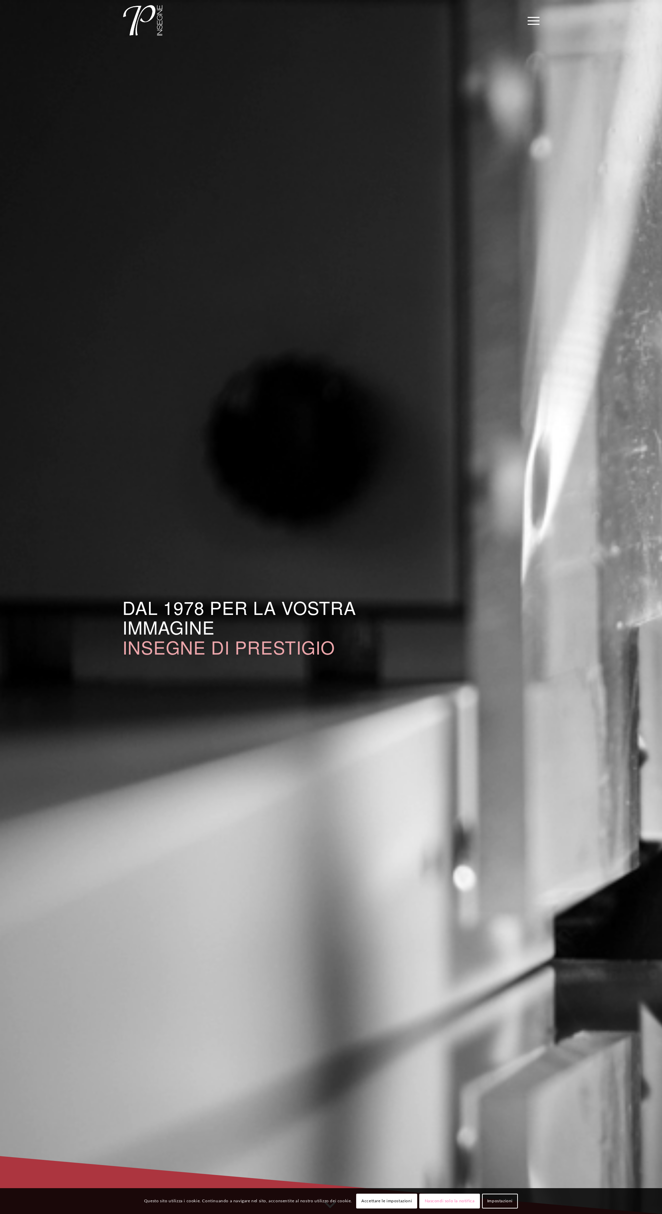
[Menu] (531, 20)
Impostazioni (500, 1201)
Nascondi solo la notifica (450, 1201)
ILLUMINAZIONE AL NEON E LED (265, 647)
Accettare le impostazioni (386, 1201)
